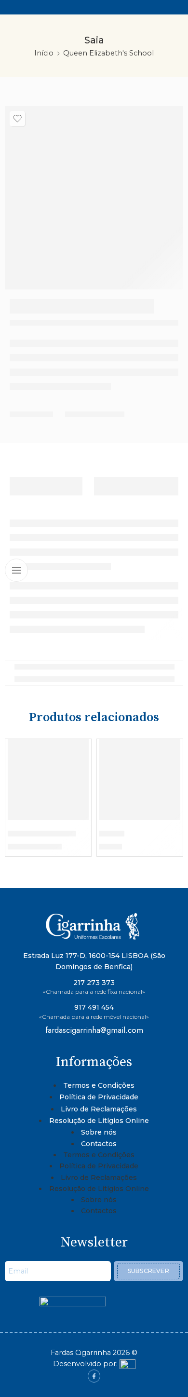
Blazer (111, 833)
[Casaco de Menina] (48, 779)
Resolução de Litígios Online (99, 1120)
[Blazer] (139, 779)
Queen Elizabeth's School (108, 53)
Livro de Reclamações (99, 1109)
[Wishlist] (17, 118)
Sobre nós (99, 1132)
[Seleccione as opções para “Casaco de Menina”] (75, 819)
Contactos (99, 1143)
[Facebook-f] (94, 1376)
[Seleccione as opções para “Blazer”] (166, 819)
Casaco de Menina (42, 833)
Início (44, 53)
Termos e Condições (98, 1085)
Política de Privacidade (98, 1097)
